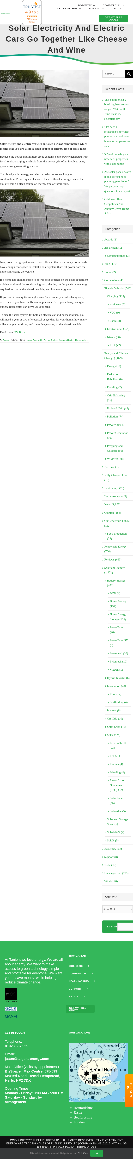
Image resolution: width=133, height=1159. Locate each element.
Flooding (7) (114, 387)
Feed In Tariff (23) (118, 745)
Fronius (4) (116, 764)
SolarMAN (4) (115, 832)
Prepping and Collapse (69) (115, 448)
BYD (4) (115, 593)
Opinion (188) (112, 512)
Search (112, 926)
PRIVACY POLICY (64, 1146)
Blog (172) (110, 263)
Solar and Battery (66, 340)
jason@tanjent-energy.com (27, 1059)
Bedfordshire (83, 1117)
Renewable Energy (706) (115, 549)
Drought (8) (114, 366)
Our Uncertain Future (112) (117, 523)
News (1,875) (112, 504)
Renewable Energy (41, 340)
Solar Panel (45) (116, 801)
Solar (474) (113, 735)
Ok (97, 1153)
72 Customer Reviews (32, 20)
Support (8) (111, 856)
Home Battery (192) (118, 604)
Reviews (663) (112, 559)
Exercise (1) (111, 467)
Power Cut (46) (116, 424)
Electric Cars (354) (118, 329)
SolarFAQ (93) (113, 848)
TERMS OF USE (86, 1146)
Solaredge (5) (118, 811)
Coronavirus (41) (114, 280)
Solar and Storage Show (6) (117, 822)
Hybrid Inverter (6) (118, 677)
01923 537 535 (16, 1046)
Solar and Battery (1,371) (114, 570)
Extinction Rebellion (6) (115, 377)
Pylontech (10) (118, 661)
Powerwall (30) (119, 653)
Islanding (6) (117, 772)
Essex (78, 1112)
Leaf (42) (115, 345)
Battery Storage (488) (116, 583)
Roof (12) (115, 694)
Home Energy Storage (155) (118, 617)
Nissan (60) (114, 337)
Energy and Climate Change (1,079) (116, 356)
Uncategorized (81, 340)
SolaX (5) (113, 840)
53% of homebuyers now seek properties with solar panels (116, 159)
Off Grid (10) (115, 718)
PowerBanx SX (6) (119, 643)
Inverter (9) (114, 710)
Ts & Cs (82, 1153)
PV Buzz (19, 332)
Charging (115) (116, 296)
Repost (6, 340)
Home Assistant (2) (115, 496)
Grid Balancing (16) (116, 398)
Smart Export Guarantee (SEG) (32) (118, 785)
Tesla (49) (110, 865)
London (79, 1122)
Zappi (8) (115, 320)
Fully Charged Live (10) (115, 478)
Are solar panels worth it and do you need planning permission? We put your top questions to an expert (117, 181)
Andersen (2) (117, 304)
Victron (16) (117, 669)
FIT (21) (115, 756)
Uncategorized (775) (116, 873)
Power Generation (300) (117, 435)
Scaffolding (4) (119, 702)
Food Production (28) (117, 536)
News (29, 340)
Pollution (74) (115, 416)
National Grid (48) (118, 408)
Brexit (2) (110, 272)
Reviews (54, 340)
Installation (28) (116, 686)
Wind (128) (111, 881)
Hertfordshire (83, 1108)
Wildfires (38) (115, 458)
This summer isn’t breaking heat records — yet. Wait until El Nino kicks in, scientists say (117, 109)
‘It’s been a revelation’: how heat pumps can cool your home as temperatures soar (117, 136)
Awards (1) (110, 239)
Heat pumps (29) (114, 488)
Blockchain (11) (113, 247)
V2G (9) (115, 312)
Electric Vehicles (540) (117, 288)
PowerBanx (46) (116, 630)
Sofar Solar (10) (116, 726)
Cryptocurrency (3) (118, 255)
